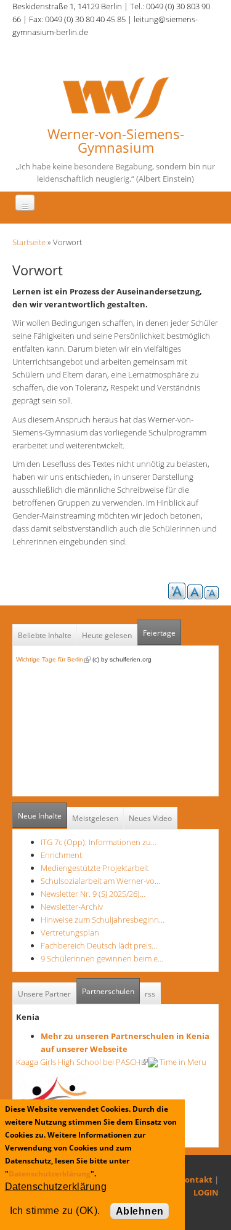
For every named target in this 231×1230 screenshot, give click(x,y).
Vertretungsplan (70, 932)
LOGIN (206, 1192)
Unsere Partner (44, 994)
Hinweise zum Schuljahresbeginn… (102, 919)
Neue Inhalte (40, 816)
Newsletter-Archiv (72, 906)
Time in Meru (182, 1061)
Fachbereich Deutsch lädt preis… (99, 945)
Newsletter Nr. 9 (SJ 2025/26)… (93, 893)
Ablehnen (140, 1211)
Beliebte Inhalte (44, 635)
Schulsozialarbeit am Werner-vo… (100, 880)
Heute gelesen (107, 635)
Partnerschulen (111, 991)
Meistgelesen (95, 818)
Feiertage (159, 633)
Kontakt (196, 1179)
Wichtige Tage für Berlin (53, 659)
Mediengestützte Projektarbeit (94, 867)
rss (150, 994)
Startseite (29, 242)
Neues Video (150, 818)
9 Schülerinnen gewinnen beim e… (102, 958)
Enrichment (61, 854)
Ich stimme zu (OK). (55, 1210)
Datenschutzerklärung (50, 1173)
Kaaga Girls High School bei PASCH (82, 1061)
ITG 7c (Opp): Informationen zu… (98, 842)
